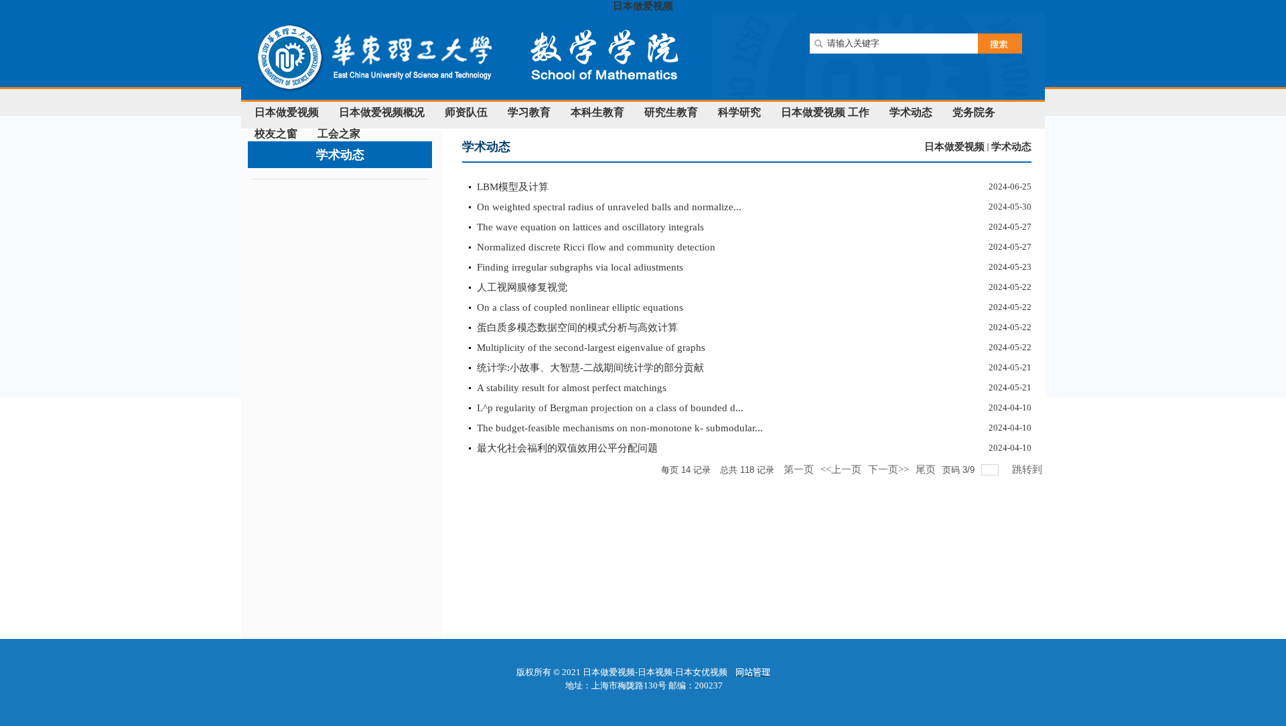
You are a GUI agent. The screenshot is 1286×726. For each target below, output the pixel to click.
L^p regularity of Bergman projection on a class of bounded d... (610, 408)
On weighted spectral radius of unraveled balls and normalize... (609, 207)
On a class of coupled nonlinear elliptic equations (580, 307)
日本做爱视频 (643, 6)
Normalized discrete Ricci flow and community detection (596, 247)
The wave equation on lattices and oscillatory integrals (590, 227)
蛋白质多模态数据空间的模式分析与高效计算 (577, 327)
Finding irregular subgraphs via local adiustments (580, 267)
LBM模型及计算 (513, 187)
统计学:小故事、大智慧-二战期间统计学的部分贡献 (590, 367)
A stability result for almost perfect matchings (571, 387)
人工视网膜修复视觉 (522, 287)
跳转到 (1028, 469)
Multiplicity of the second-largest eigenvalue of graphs (591, 347)
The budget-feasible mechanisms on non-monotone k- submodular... (620, 428)
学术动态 (1011, 146)
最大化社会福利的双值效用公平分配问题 (567, 448)
